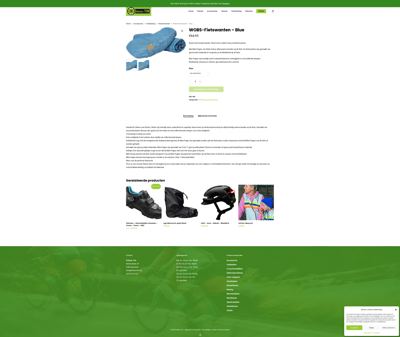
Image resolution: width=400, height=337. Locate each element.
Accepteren (354, 328)
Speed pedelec (233, 302)
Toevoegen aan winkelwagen (206, 89)
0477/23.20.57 (132, 274)
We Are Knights (225, 330)
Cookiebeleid (367, 332)
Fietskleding (150, 24)
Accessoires (138, 24)
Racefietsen (232, 298)
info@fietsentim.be (134, 270)
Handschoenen (164, 24)
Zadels (230, 310)
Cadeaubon (231, 264)
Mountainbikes (233, 294)
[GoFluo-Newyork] (256, 202)
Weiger (371, 328)
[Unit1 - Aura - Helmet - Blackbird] (218, 202)
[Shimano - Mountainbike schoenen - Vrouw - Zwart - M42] (144, 202)
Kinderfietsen (232, 285)
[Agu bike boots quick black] (181, 202)
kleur (191, 68)
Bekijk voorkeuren (389, 328)
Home (128, 24)
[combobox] (199, 73)
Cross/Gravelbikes (235, 269)
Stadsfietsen (232, 306)
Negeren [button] (226, 3)
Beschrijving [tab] (188, 116)
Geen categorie (233, 277)
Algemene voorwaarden (193, 330)
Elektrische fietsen (235, 273)
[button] (396, 310)
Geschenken (232, 281)
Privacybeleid (376, 332)
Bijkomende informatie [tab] (207, 116)
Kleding (230, 289)
